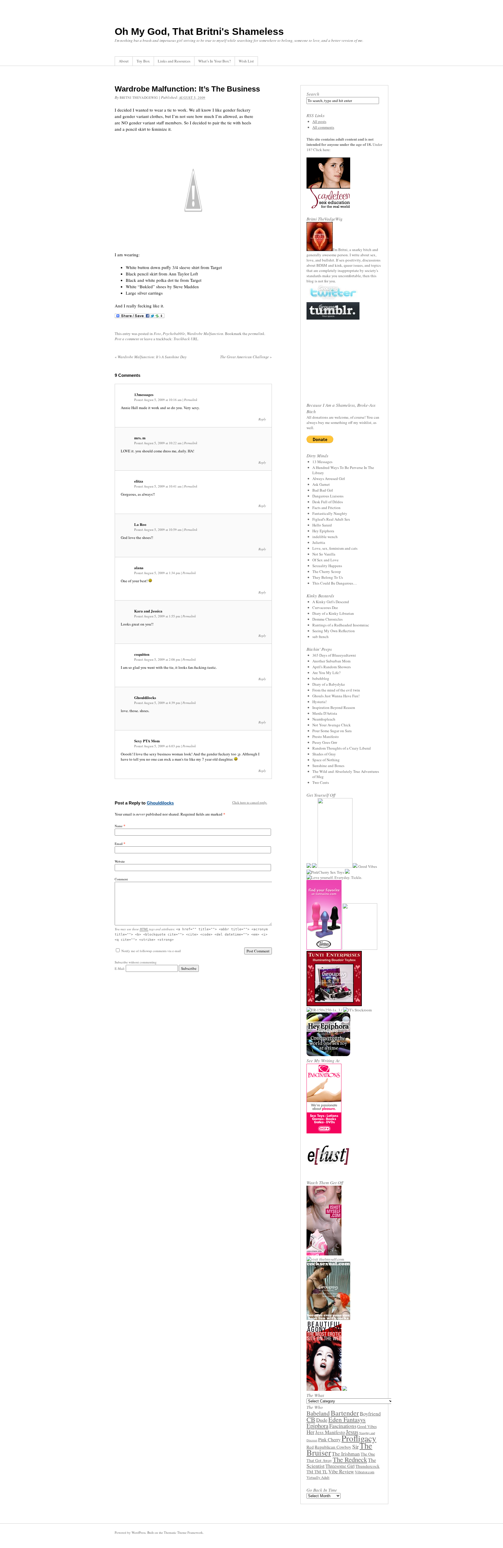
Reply (262, 419)
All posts (319, 121)
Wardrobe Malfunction (205, 333)
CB (311, 1419)
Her (310, 1432)
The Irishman (346, 1453)
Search (313, 94)
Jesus (352, 1432)
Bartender (345, 1413)
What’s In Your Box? (214, 61)
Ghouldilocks (160, 802)
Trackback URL (185, 338)
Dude (321, 1419)
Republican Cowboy (333, 1447)
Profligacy (358, 1438)
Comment (121, 879)
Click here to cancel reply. (249, 802)
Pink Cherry (329, 1439)
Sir (355, 1446)
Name (119, 826)
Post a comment (127, 338)
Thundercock (367, 1466)
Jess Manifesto (330, 1432)
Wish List (246, 61)
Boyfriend (370, 1413)
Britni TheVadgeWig (139, 97)
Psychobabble (174, 333)
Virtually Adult (318, 1477)
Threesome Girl (340, 1466)
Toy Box (143, 61)
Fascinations (342, 1425)
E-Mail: (120, 968)
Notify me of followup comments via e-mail (151, 951)
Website (120, 861)
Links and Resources (174, 61)
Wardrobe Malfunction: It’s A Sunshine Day (151, 356)
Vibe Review (341, 1471)
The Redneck (350, 1459)
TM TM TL (317, 1471)
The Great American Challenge (246, 356)
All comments (323, 127)
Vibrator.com (364, 1472)
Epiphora (317, 1426)
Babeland (318, 1413)
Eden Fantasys (347, 1419)
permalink (256, 333)
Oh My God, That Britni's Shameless (199, 31)
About (124, 61)
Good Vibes (367, 1426)
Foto (157, 333)
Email (119, 843)
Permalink (190, 399)
